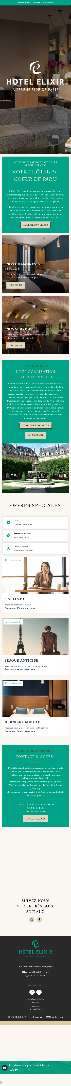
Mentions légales (35, 999)
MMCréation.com (54, 1017)
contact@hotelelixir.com (35, 811)
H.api (31, 1017)
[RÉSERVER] (35, 585)
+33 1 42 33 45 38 (35, 808)
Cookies (35, 1006)
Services (35, 1002)
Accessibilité (35, 1009)
